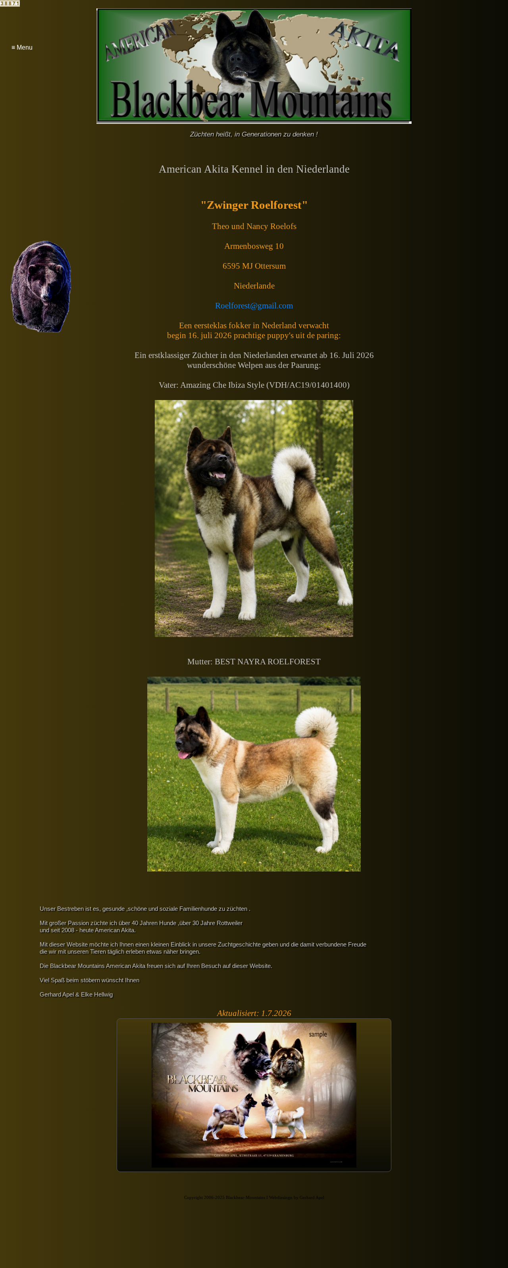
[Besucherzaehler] (10, 4)
